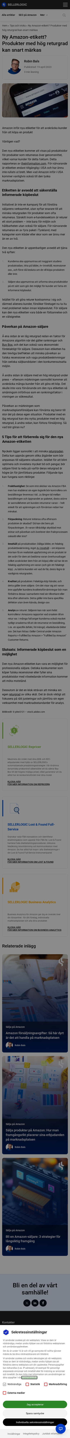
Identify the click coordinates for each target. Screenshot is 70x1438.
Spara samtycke (35, 1413)
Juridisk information (52, 1433)
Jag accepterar (35, 1404)
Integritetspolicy (31, 1433)
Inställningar (14, 1433)
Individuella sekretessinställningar (35, 1422)
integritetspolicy (29, 1377)
